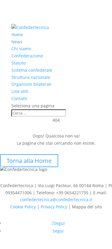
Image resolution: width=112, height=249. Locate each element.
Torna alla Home (29, 161)
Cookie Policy (23, 207)
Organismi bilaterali (31, 84)
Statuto (18, 63)
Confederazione (27, 56)
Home (17, 34)
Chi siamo (21, 48)
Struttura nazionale (30, 77)
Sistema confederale (31, 70)
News (16, 42)
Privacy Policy (54, 207)
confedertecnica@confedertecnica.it (56, 199)
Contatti (19, 98)
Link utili (19, 91)
